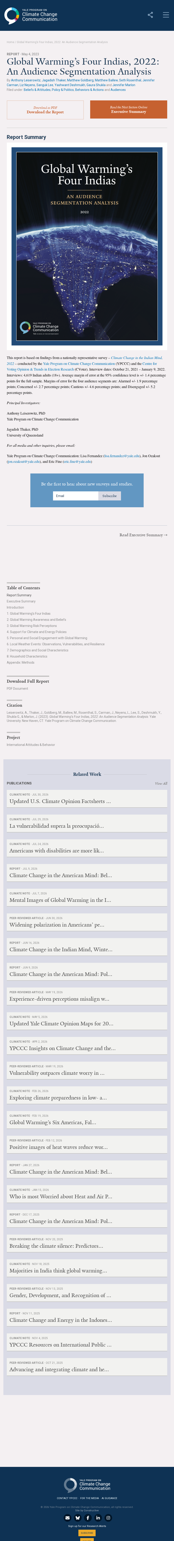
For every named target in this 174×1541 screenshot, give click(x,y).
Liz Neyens (27, 85)
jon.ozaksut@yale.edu (24, 461)
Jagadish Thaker (54, 80)
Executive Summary (21, 601)
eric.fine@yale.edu (77, 461)
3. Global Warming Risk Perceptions (32, 626)
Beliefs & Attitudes (37, 90)
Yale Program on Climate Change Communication (30, 16)
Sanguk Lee (44, 85)
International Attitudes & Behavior (31, 745)
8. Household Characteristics (27, 656)
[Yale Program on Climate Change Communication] (87, 1484)
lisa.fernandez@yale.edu (121, 455)
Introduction (15, 607)
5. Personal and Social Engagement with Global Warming (47, 638)
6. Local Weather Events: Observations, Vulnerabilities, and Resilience (56, 644)
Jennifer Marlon (123, 85)
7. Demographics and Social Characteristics (37, 650)
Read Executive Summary (141, 534)
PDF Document (17, 688)
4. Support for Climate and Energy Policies (37, 632)
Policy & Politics (63, 90)
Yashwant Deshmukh (70, 85)
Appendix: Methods (20, 662)
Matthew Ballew (106, 80)
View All (161, 783)
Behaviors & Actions (89, 90)
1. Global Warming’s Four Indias (29, 613)
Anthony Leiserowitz (26, 80)
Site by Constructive (87, 1510)
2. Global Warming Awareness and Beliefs (36, 619)
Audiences (118, 90)
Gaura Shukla (96, 85)
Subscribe (109, 496)
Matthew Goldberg (80, 80)
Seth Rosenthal (130, 80)
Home (10, 42)
